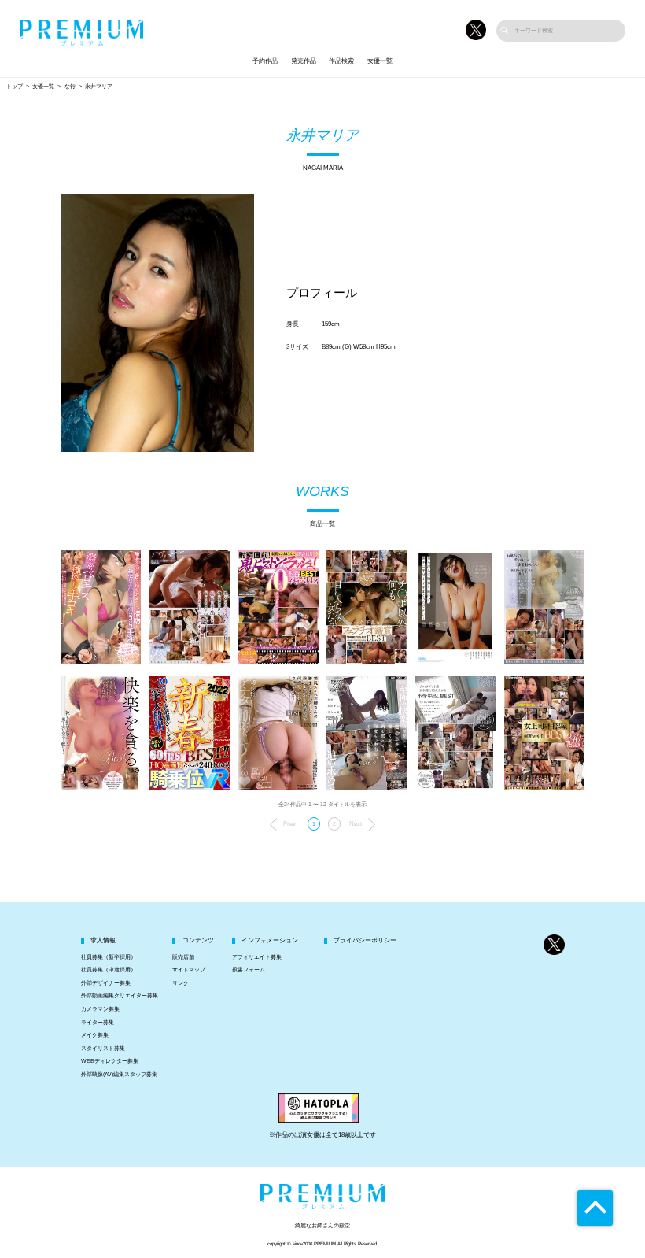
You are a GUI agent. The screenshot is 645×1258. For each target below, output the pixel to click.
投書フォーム (248, 970)
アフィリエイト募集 (257, 957)
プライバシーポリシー (365, 940)
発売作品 (303, 61)
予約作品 (265, 61)
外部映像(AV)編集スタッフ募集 (119, 1074)
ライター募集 (97, 1022)
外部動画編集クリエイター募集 (119, 996)
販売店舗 (183, 957)
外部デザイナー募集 (106, 983)
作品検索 (341, 61)
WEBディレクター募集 (109, 1061)
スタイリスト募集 (103, 1048)
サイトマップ (188, 970)
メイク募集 (95, 1035)
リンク (180, 983)
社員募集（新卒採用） (108, 957)
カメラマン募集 (100, 1009)
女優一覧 (380, 61)
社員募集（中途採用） (108, 970)
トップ (14, 86)
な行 (70, 86)
